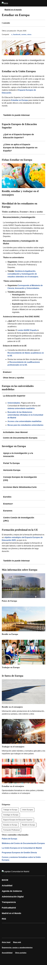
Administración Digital (13, 896)
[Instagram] (12, 927)
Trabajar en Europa (10, 810)
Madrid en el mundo (13, 10)
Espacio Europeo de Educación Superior (18, 820)
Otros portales (20, 953)
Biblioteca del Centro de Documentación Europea (23, 843)
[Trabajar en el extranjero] (23, 737)
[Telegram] (19, 933)
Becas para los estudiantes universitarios (25, 425)
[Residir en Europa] (23, 622)
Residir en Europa (28, 825)
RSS (4, 919)
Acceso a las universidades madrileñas (24, 421)
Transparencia (9, 902)
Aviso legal (6, 942)
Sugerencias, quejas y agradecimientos (17, 947)
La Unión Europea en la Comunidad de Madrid (22, 848)
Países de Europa (9, 839)
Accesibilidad (7, 953)
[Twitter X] (19, 927)
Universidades (14, 403)
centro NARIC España (27, 330)
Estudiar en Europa (10, 825)
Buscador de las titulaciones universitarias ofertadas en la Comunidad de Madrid (25, 415)
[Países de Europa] (23, 588)
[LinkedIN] (32, 927)
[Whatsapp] (39, 927)
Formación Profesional (11, 830)
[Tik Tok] (5, 933)
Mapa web (17, 942)
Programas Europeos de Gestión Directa (19, 853)
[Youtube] (25, 927)
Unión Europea (27, 810)
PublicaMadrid (9, 908)
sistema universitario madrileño (21, 408)
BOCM (5, 880)
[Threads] (25, 933)
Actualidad (7, 885)
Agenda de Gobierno (12, 891)
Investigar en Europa (10, 815)
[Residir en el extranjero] (23, 697)
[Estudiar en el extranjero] (23, 777)
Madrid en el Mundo (11, 913)
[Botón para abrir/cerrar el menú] (44, 3)
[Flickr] (12, 933)
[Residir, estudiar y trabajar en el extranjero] (23, 180)
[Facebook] (5, 927)
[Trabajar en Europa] (23, 655)
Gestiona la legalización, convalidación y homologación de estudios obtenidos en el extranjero (23, 274)
